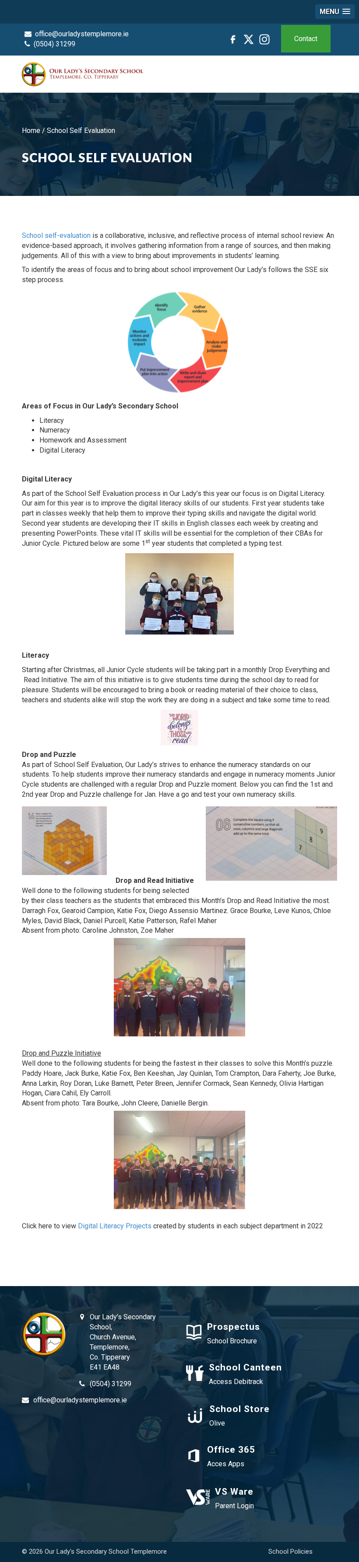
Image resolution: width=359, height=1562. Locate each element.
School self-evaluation (56, 235)
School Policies (290, 1551)
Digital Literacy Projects (114, 1226)
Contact (305, 39)
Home (31, 130)
